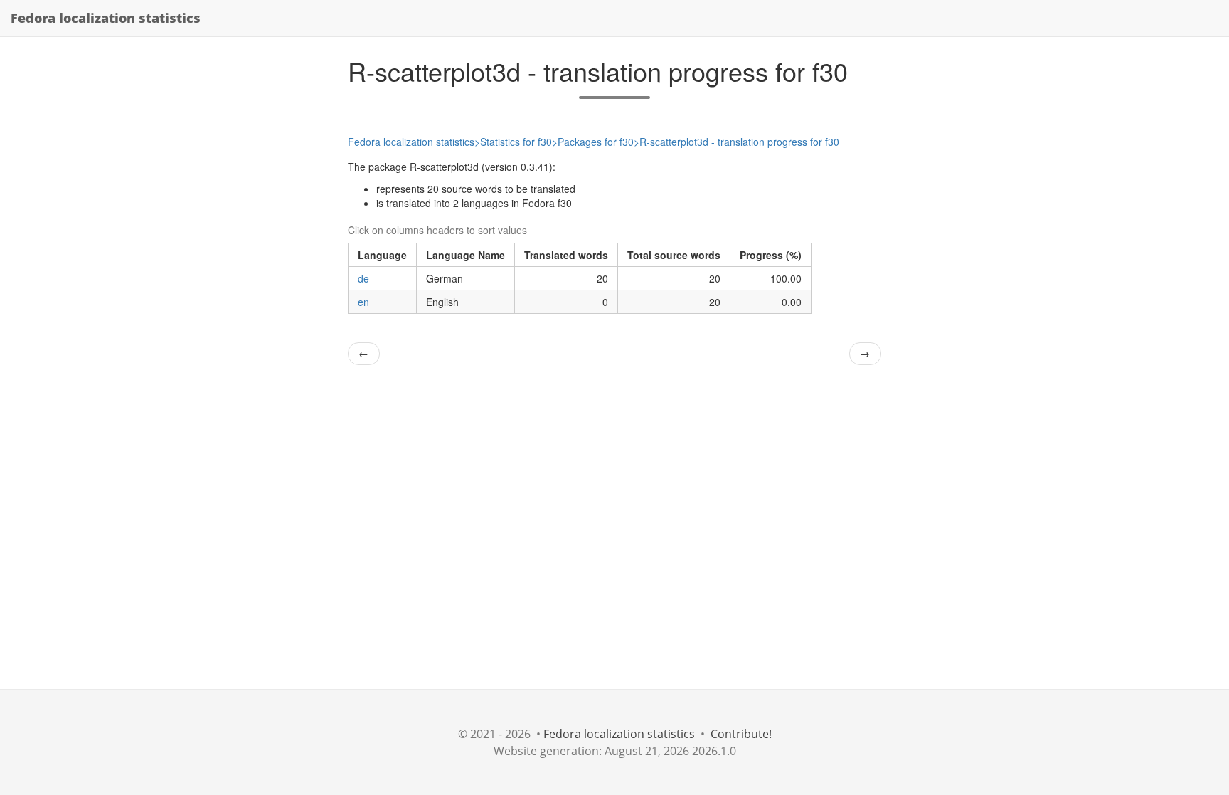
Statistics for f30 (516, 142)
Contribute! (741, 734)
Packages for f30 (596, 142)
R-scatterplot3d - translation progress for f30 (739, 142)
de (363, 278)
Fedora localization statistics (106, 17)
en (363, 302)
